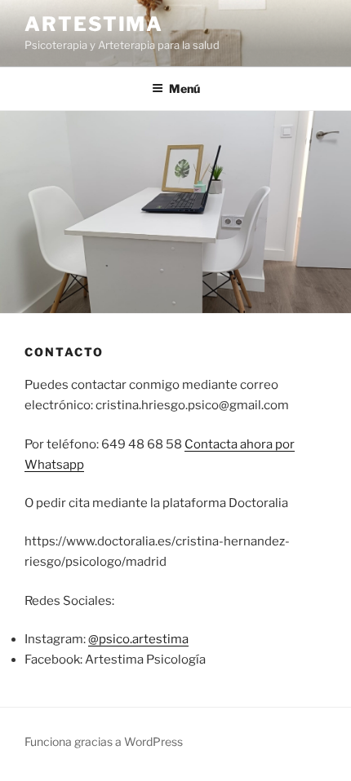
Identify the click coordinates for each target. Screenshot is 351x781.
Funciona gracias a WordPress (103, 741)
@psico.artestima (138, 639)
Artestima (93, 24)
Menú (184, 88)
